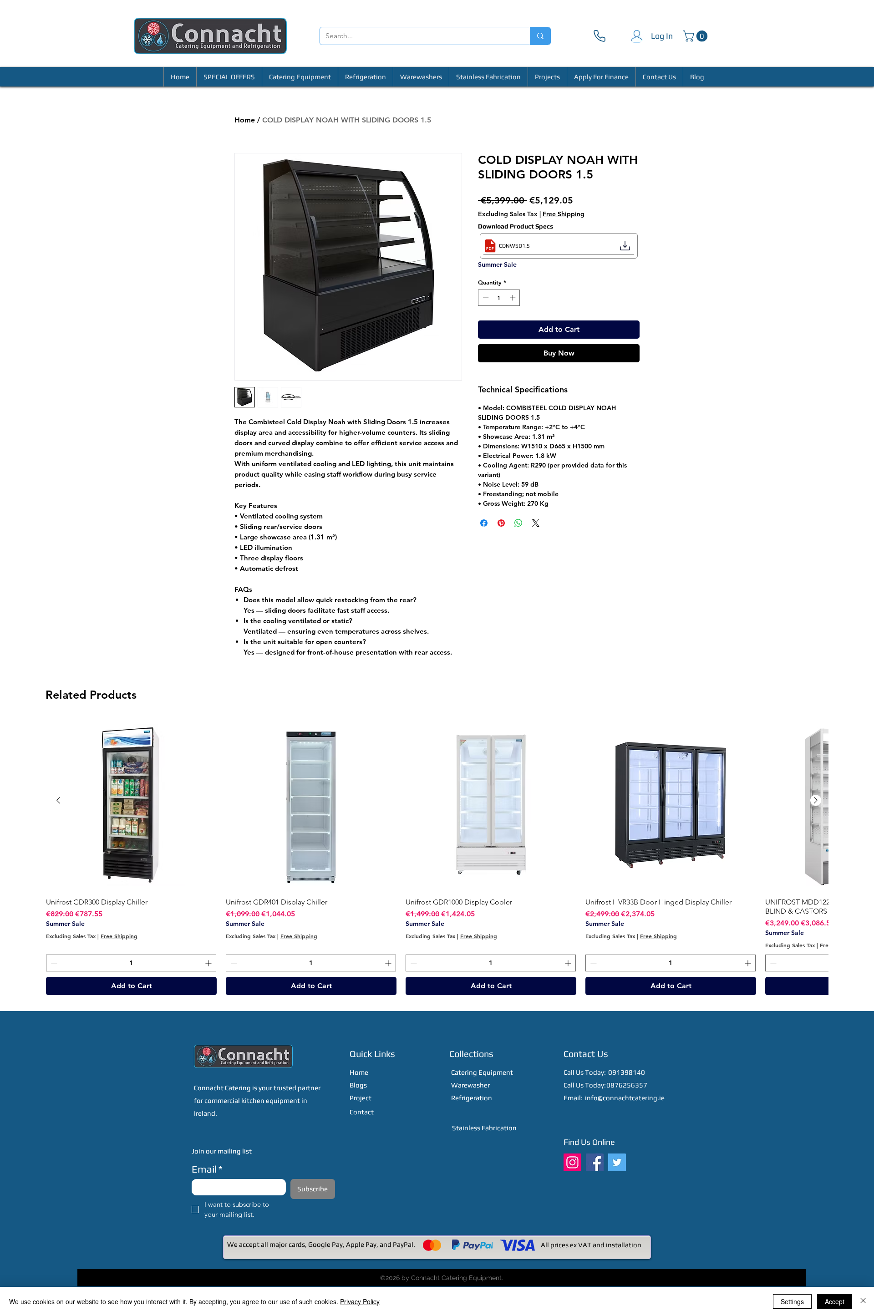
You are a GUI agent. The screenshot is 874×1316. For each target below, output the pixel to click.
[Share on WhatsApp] (518, 523)
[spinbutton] (499, 297)
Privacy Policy (360, 1301)
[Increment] (513, 297)
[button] (696, 35)
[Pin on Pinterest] (501, 523)
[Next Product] (815, 800)
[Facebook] (595, 1162)
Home (244, 120)
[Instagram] (572, 1162)
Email (207, 1169)
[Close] (863, 1301)
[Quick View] (131, 805)
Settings (792, 1301)
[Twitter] (617, 1162)
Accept (834, 1301)
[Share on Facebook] (483, 523)
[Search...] (540, 36)
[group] (437, 857)
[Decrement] (484, 297)
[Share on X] (535, 523)
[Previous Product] (58, 800)
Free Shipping (563, 214)
